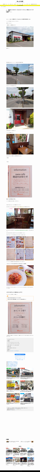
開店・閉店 (8, 439)
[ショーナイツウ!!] (20, 1)
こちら (11, 409)
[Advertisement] (20, 14)
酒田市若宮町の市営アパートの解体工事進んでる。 (13, 361)
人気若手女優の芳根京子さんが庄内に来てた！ (12, 366)
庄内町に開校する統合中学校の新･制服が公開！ (12, 365)
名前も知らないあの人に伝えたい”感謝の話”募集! (12, 362)
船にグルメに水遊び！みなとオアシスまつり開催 (12, 363)
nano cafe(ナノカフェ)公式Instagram (14, 350)
